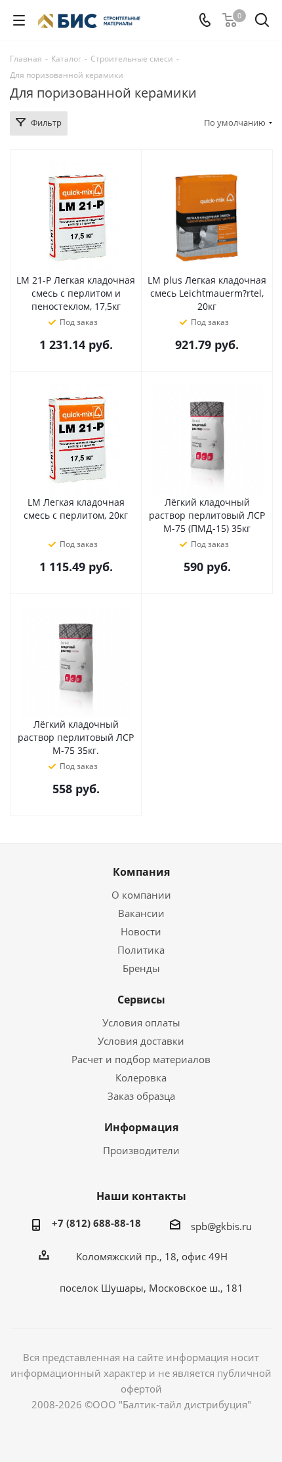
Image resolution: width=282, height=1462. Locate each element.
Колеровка (141, 1077)
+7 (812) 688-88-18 (96, 1222)
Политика (141, 949)
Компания (141, 872)
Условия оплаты (141, 1022)
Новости (141, 931)
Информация (141, 1127)
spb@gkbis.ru (221, 1226)
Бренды (141, 968)
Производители (141, 1150)
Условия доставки (141, 1040)
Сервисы (141, 999)
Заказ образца (141, 1095)
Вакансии (141, 913)
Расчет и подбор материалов (141, 1059)
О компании (141, 894)
